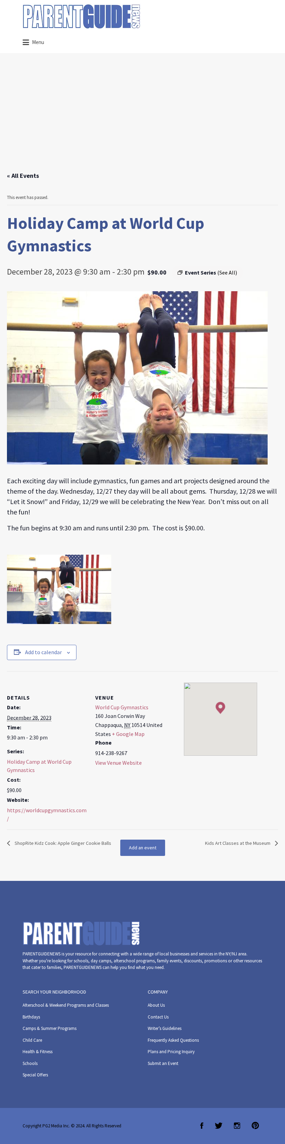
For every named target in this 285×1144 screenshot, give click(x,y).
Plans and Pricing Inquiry (171, 1052)
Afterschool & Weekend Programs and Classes (66, 1005)
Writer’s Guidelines (164, 1028)
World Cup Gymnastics (121, 707)
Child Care (32, 1040)
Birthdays (31, 1017)
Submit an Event (163, 1063)
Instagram (237, 1125)
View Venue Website (118, 762)
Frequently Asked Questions (173, 1040)
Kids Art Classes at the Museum (238, 843)
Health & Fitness (37, 1052)
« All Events (23, 176)
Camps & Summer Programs (49, 1028)
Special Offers (35, 1075)
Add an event (142, 847)
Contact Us (158, 1017)
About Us (156, 1005)
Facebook (202, 1125)
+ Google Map (128, 733)
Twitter (218, 1125)
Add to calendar (43, 652)
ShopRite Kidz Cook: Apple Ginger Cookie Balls (62, 843)
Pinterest (255, 1125)
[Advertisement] (142, 118)
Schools (30, 1063)
